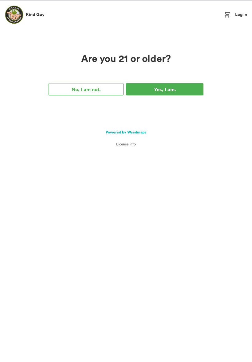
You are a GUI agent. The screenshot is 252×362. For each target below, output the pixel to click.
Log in (241, 14)
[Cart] (228, 14)
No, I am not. (86, 89)
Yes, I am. (165, 89)
